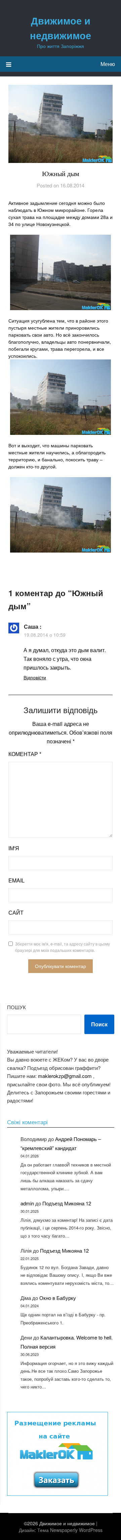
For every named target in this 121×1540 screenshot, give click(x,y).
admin (27, 1203)
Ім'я (13, 848)
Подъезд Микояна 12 (66, 1203)
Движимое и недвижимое (60, 27)
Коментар (24, 754)
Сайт (16, 912)
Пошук (16, 1007)
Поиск (99, 1024)
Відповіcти (35, 677)
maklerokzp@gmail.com (65, 1075)
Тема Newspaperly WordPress (70, 1530)
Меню (107, 64)
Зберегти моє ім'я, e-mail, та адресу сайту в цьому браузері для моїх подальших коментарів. (62, 947)
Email (16, 880)
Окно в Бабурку (57, 1297)
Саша (31, 626)
